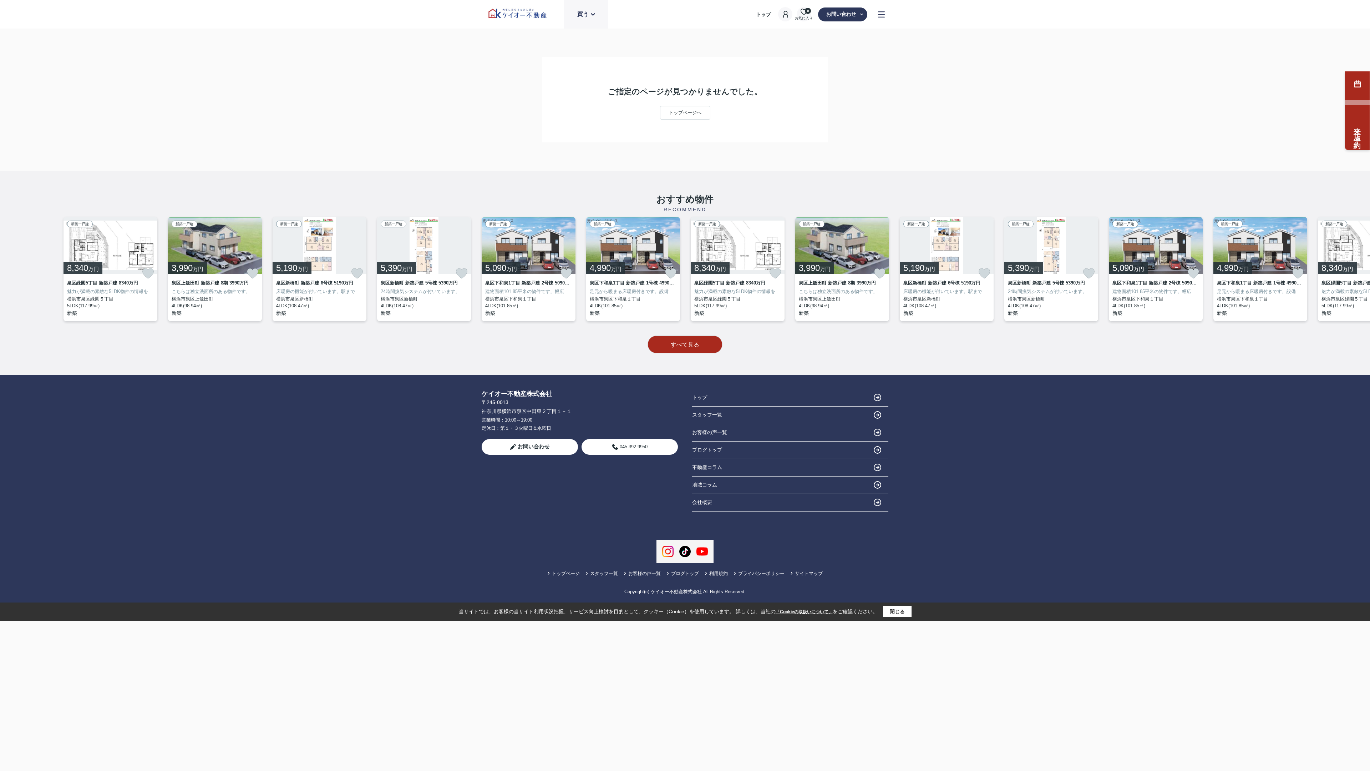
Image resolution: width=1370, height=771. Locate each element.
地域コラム (704, 485)
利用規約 (718, 573)
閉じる (897, 611)
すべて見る (685, 345)
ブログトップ (707, 450)
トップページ (566, 573)
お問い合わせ (841, 14)
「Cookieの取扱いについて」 (804, 611)
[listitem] (528, 269)
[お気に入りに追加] (148, 273)
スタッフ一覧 (707, 415)
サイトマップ (809, 573)
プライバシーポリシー (761, 573)
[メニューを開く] (881, 14)
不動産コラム (707, 467)
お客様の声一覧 (709, 432)
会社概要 (702, 502)
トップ (763, 14)
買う (583, 14)
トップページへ (685, 112)
